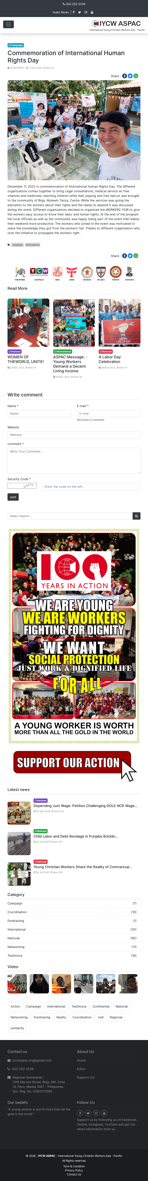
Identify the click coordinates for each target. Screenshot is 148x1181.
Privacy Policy (74, 1170)
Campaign (15, 903)
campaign (17, 244)
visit (101, 1017)
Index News (61, 12)
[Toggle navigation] (8, 24)
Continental (101, 1006)
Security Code (19, 479)
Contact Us (74, 1174)
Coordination (17, 912)
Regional (116, 1017)
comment (16, 444)
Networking (16, 947)
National (14, 938)
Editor (81, 1069)
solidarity (17, 1028)
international (32, 244)
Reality (61, 1017)
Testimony (15, 955)
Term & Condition (74, 1166)
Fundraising (16, 921)
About (81, 1060)
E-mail (83, 406)
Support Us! (85, 1077)
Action (15, 1006)
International (17, 929)
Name (13, 406)
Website (13, 427)
